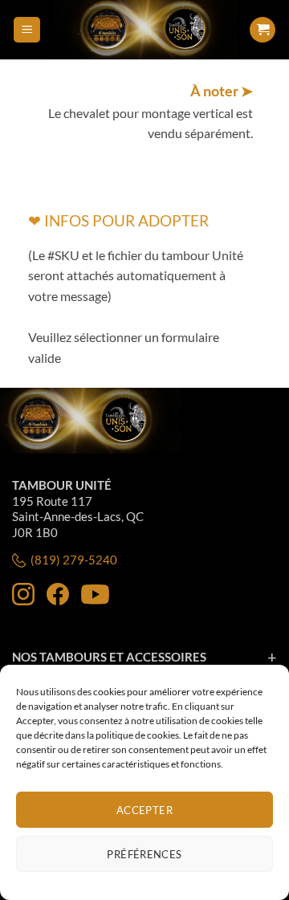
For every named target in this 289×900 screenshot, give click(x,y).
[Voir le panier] (262, 30)
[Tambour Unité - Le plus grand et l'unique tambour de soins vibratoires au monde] (144, 29)
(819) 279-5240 (74, 559)
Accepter (144, 810)
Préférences (144, 854)
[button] (27, 30)
